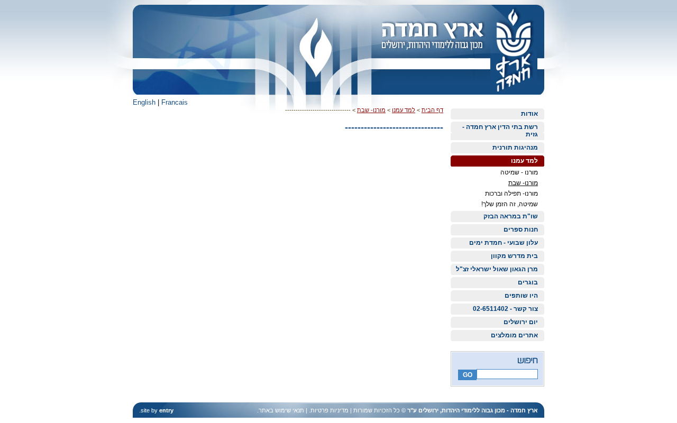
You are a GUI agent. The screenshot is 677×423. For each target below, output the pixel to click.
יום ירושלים (521, 322)
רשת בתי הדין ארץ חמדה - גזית (500, 130)
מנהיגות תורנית (515, 147)
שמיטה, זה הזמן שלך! (509, 204)
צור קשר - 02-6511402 (505, 308)
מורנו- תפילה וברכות (511, 193)
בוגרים (528, 282)
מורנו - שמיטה (519, 172)
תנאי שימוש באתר (281, 410)
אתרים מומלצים (514, 335)
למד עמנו (524, 160)
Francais (174, 102)
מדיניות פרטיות (329, 410)
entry (166, 410)
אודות (529, 113)
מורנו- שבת (523, 183)
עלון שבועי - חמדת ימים (503, 242)
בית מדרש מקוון (514, 256)
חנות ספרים (521, 229)
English (144, 102)
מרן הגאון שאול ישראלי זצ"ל (497, 269)
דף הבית (432, 110)
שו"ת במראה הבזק (510, 216)
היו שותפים (521, 295)
